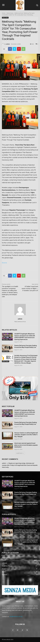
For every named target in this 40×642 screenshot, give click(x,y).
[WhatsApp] (23, 49)
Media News (10, 13)
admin (8, 44)
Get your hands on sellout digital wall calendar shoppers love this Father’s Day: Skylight (26, 434)
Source (4, 263)
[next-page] (6, 369)
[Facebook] (10, 49)
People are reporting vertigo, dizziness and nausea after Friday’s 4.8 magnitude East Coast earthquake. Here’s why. (20, 465)
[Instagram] (18, 630)
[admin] (3, 44)
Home (3, 13)
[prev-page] (3, 369)
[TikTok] (22, 630)
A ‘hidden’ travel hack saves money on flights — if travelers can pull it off (30, 288)
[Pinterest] (19, 49)
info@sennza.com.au (16, 616)
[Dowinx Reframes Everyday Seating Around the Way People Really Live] (7, 348)
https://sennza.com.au (20, 321)
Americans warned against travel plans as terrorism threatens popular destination (26, 445)
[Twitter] (14, 49)
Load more (19, 453)
